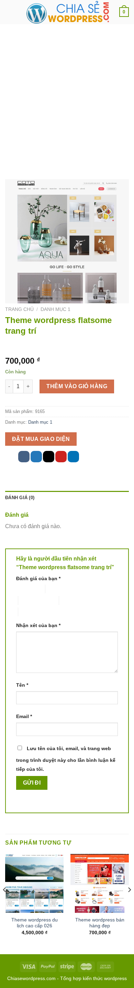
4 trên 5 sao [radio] (71, 600)
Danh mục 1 (55, 309)
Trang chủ (19, 309)
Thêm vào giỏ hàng (76, 386)
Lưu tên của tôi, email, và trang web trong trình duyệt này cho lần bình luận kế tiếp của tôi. (65, 759)
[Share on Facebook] (24, 456)
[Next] (129, 903)
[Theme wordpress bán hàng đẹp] (99, 883)
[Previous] (4, 903)
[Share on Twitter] (36, 456)
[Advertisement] (67, 95)
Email (24, 716)
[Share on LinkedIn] (73, 456)
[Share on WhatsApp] (11, 456)
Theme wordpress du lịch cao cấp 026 (34, 923)
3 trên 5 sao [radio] (30, 600)
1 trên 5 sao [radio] (25, 589)
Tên (22, 685)
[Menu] (9, 11)
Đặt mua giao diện (41, 439)
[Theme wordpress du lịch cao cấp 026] (34, 883)
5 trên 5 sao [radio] (30, 612)
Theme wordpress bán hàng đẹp (99, 923)
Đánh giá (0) (19, 497)
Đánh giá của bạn (38, 578)
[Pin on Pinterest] (61, 456)
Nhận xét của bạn (38, 625)
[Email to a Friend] (48, 456)
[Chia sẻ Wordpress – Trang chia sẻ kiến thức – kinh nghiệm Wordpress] (67, 12)
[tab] (67, 498)
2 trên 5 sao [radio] (57, 589)
